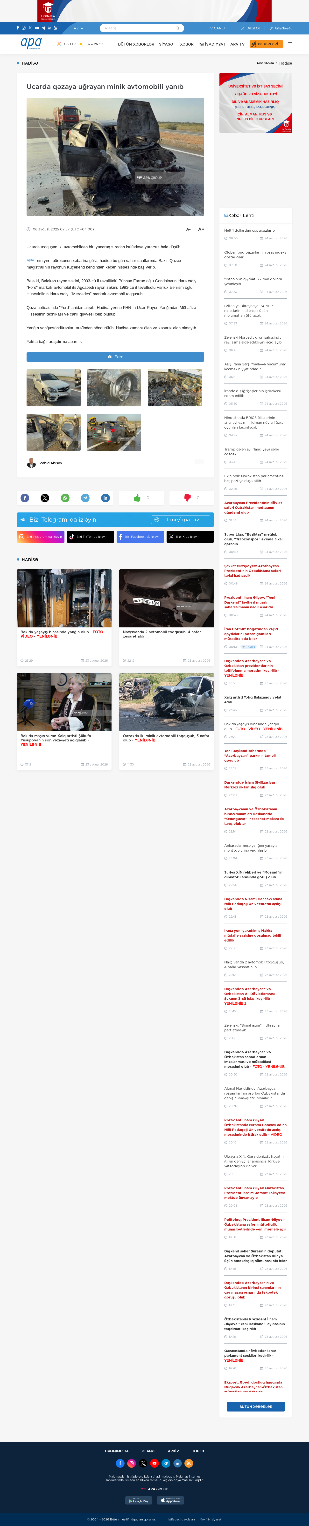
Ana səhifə (265, 63)
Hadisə (285, 63)
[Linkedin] (49, 28)
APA (30, 260)
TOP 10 (198, 1451)
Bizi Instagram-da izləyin (44, 536)
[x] (143, 1464)
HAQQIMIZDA (117, 1451)
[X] (30, 28)
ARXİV (173, 1451)
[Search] (177, 29)
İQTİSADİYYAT (211, 44)
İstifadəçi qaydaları (181, 1519)
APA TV (237, 44)
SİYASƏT (167, 44)
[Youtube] (37, 28)
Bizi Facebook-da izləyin (142, 536)
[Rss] (55, 28)
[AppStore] (170, 1501)
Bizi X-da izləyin (187, 536)
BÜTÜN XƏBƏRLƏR (136, 44)
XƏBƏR (187, 44)
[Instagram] (24, 28)
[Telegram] (43, 28)
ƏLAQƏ (148, 1451)
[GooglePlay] (139, 1501)
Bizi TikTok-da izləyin (92, 536)
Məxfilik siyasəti (211, 1519)
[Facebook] (18, 28)
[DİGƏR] (287, 44)
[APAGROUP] (154, 1489)
